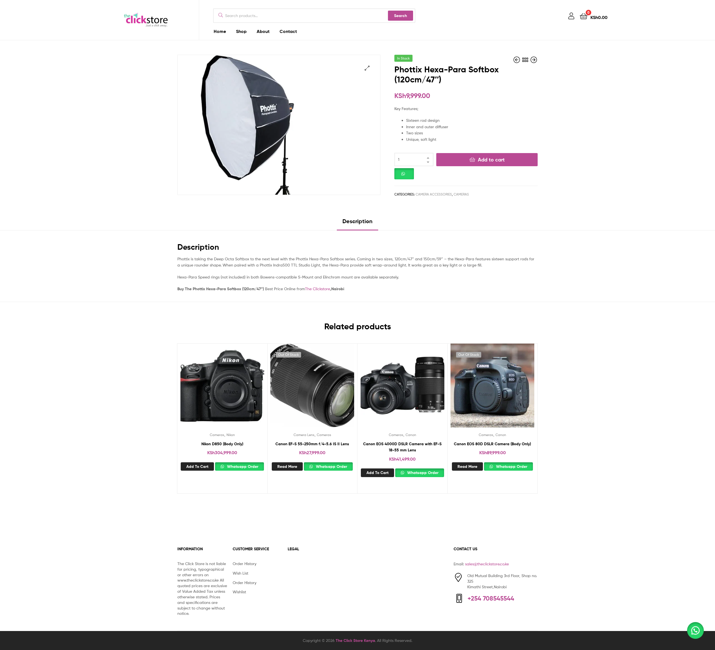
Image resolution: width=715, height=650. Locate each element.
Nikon (231, 435)
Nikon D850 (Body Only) (222, 443)
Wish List (240, 573)
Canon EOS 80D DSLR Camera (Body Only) (492, 443)
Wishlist (239, 591)
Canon (411, 435)
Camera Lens (304, 435)
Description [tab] (357, 221)
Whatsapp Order (242, 466)
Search (400, 15)
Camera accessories (434, 194)
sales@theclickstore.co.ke (487, 563)
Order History (244, 563)
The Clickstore (317, 288)
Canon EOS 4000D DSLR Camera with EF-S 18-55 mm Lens (402, 447)
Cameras (461, 194)
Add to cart (491, 159)
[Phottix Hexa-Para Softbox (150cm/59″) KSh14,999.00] (517, 59)
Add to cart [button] (197, 466)
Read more (287, 466)
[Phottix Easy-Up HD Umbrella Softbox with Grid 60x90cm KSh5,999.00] (534, 59)
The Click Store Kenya (355, 640)
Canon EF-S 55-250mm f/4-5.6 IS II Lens (312, 443)
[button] (367, 68)
